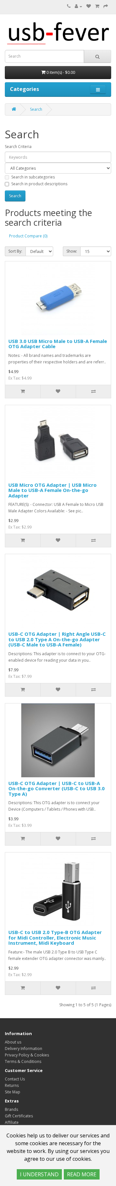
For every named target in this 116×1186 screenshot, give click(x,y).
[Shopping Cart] (97, 6)
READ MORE (81, 1174)
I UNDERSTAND (39, 1174)
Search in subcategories (33, 177)
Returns (12, 1085)
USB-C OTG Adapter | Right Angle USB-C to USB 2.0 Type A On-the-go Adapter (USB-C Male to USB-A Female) (57, 639)
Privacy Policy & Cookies (27, 1055)
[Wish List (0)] (88, 6)
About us (13, 1042)
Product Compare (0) (28, 236)
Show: (71, 251)
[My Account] (78, 6)
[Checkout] (105, 6)
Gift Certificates (19, 1116)
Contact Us (15, 1079)
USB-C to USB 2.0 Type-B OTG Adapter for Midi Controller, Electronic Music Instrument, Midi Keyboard (55, 937)
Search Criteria (18, 146)
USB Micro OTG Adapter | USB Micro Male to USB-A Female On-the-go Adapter (52, 490)
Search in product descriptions (39, 184)
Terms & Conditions (23, 1061)
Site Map (12, 1092)
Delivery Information (23, 1048)
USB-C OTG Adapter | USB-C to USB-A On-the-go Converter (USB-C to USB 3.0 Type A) (56, 788)
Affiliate (12, 1122)
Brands (11, 1109)
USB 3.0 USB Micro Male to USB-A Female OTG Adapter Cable (57, 344)
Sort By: (15, 251)
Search (36, 109)
